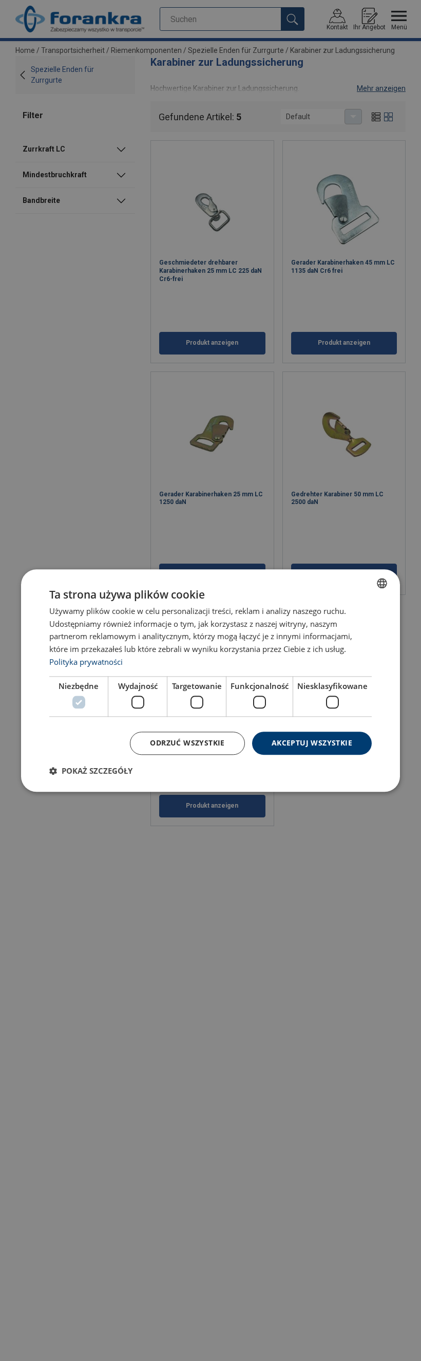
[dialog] (210, 680)
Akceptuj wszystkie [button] (312, 743)
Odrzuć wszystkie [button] (187, 743)
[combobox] (382, 583)
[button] (90, 770)
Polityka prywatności (86, 662)
